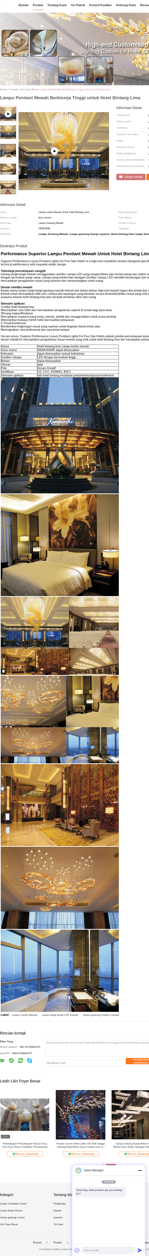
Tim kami (58, 1224)
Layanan (57, 1217)
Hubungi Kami (126, 5)
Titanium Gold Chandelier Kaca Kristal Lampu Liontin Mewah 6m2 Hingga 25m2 (81, 1145)
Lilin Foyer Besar (9, 1224)
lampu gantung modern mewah (101, 1014)
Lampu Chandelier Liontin (13, 1203)
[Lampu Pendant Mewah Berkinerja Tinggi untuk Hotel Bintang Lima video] (64, 182)
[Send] (140, 1250)
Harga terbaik (133, 176)
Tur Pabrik (78, 5)
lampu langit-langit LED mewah (60, 1014)
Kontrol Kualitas (100, 5)
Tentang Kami (57, 5)
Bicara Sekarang (27, 1154)
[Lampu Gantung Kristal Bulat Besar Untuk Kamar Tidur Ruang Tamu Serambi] (25, 1114)
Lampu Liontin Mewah (24, 1014)
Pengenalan (59, 1203)
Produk (38, 5)
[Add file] (77, 1250)
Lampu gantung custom (12, 1217)
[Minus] (140, 1170)
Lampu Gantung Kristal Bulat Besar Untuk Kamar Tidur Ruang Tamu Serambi (25, 1145)
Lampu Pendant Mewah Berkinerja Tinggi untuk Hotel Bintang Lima (75, 89)
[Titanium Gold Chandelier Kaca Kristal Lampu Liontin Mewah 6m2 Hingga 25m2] (80, 1114)
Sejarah (57, 1210)
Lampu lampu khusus (11, 1210)
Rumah (24, 5)
